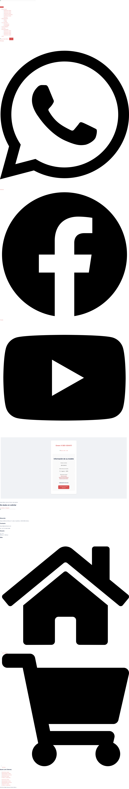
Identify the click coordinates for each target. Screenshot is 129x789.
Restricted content (7, 10)
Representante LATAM (6, 773)
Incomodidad (6, 25)
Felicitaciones (6, 24)
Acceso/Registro (5, 26)
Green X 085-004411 (64, 445)
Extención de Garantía (8, 14)
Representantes (5, 18)
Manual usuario (64, 476)
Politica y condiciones (6, 777)
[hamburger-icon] (2, 7)
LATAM (5, 21)
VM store (3, 28)
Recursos (6, 17)
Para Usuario (4, 9)
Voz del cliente (5, 22)
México (5, 19)
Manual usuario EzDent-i (64, 477)
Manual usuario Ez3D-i (63, 478)
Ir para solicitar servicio (64, 487)
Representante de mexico (7, 774)
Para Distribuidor (5, 29)
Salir (3, 36)
